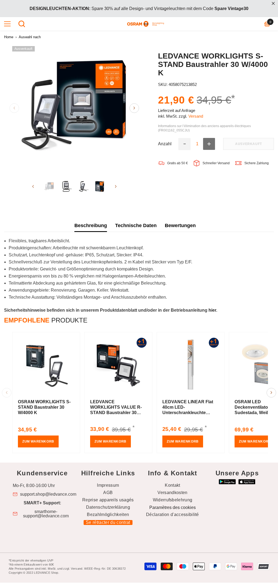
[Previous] (14, 108)
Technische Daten (136, 225)
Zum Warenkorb (38, 441)
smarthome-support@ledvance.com (46, 513)
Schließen (273, 3)
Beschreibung (90, 225)
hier (212, 310)
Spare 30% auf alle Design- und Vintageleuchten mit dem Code (139, 8)
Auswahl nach (30, 37)
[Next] (134, 108)
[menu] (7, 24)
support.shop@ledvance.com (48, 494)
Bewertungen (180, 225)
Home (8, 37)
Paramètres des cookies (172, 507)
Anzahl (165, 144)
